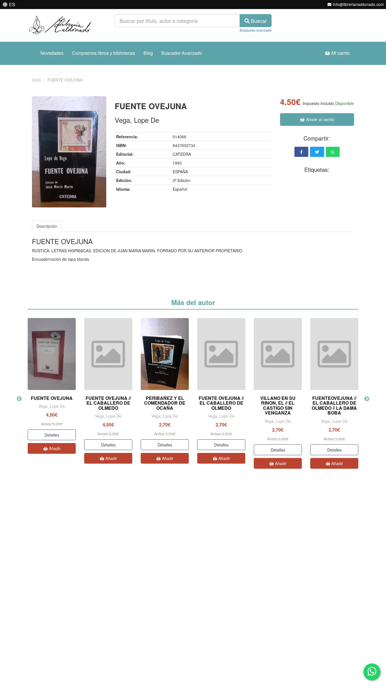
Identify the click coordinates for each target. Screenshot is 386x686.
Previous (19, 399)
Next (367, 399)
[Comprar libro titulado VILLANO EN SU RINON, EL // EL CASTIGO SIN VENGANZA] (278, 354)
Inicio (36, 80)
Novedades (52, 53)
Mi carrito (340, 53)
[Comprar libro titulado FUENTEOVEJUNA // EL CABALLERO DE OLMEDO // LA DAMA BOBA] (334, 354)
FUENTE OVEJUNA (52, 398)
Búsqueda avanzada (256, 30)
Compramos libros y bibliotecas (103, 53)
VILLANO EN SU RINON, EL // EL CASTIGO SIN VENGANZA (278, 405)
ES (12, 4)
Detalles (52, 435)
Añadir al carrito (319, 119)
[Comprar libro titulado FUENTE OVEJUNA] (52, 354)
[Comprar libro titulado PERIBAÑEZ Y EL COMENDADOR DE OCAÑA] (165, 354)
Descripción (46, 226)
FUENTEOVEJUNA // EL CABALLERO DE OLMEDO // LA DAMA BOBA (334, 405)
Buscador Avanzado (181, 53)
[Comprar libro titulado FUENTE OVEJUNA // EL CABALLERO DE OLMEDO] (108, 354)
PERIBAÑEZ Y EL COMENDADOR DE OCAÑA (164, 403)
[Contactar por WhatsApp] (371, 671)
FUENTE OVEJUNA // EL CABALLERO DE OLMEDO (108, 403)
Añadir (54, 448)
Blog (148, 53)
